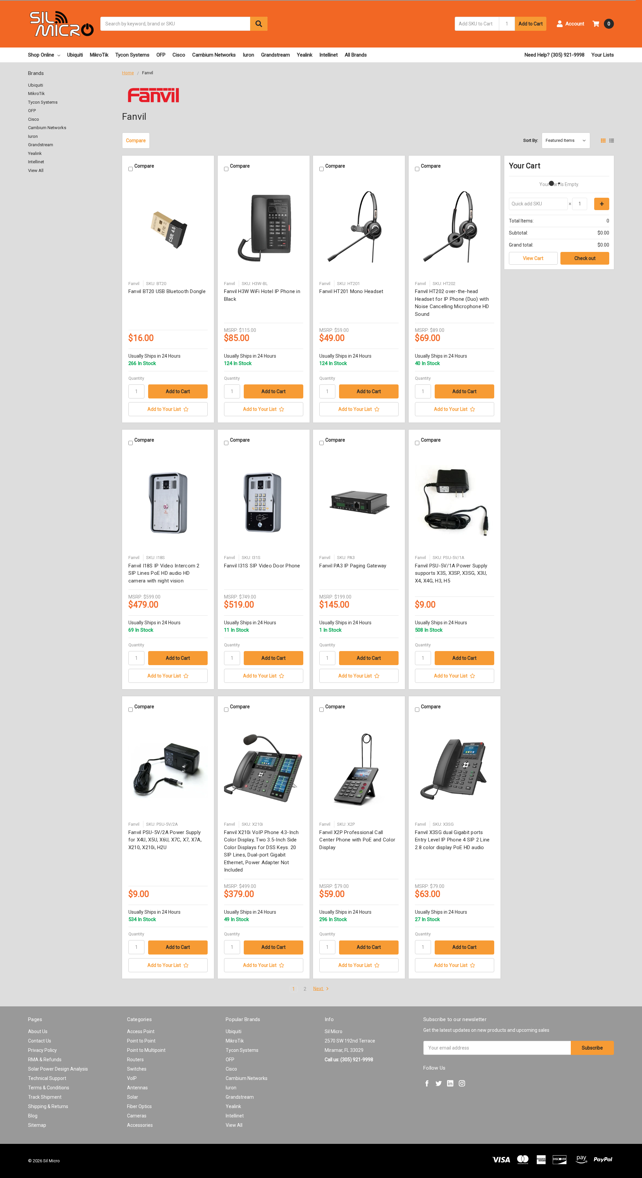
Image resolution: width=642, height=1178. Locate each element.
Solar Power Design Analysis (58, 1069)
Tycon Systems (132, 55)
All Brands (356, 55)
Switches (136, 1069)
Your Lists (603, 55)
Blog (32, 1115)
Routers (135, 1059)
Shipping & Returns (48, 1106)
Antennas (137, 1087)
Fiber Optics (139, 1106)
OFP (161, 55)
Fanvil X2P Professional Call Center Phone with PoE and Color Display (357, 839)
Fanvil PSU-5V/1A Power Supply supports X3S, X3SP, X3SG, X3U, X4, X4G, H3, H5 (451, 573)
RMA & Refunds (45, 1059)
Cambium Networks (214, 55)
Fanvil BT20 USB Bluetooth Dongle (167, 291)
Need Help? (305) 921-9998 (554, 55)
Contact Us (39, 1041)
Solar (132, 1097)
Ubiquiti (75, 55)
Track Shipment (45, 1097)
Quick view (167, 228)
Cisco (179, 55)
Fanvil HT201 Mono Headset (351, 291)
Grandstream (275, 55)
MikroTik (99, 55)
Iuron (248, 55)
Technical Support (47, 1078)
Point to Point (141, 1041)
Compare (136, 140)
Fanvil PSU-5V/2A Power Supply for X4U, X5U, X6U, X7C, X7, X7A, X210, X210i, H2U (165, 839)
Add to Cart (531, 23)
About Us (37, 1031)
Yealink (304, 55)
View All (35, 170)
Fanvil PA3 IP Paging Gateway (352, 566)
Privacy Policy (42, 1050)
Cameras (136, 1115)
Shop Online (41, 55)
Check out (585, 258)
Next (318, 988)
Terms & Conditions (48, 1087)
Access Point (140, 1031)
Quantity (136, 378)
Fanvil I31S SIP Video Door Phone (262, 566)
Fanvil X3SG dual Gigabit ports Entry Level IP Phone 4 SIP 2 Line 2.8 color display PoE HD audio (452, 839)
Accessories (140, 1125)
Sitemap (37, 1125)
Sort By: (530, 140)
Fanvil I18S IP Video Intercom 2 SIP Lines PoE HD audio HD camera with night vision (164, 573)
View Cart (533, 258)
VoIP (132, 1078)
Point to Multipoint (146, 1050)
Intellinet (328, 55)
